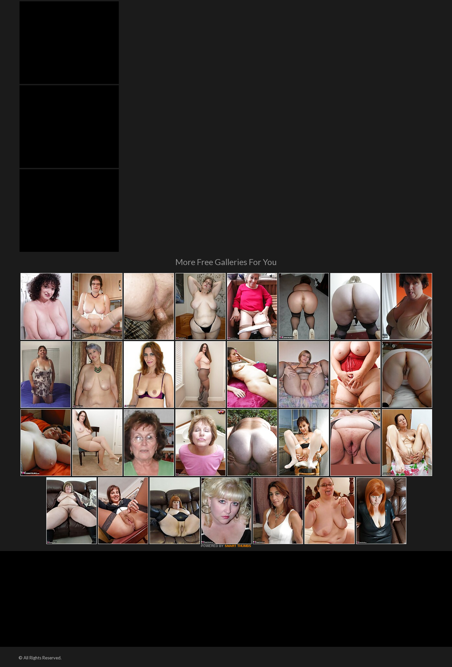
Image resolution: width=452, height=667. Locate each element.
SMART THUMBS (238, 546)
